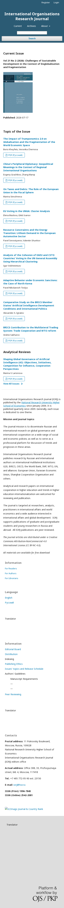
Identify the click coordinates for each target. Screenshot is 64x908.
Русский (9, 602)
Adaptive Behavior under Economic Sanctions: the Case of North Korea (30, 282)
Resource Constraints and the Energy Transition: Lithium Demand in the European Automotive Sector (29, 233)
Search (32, 38)
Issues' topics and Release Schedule (24, 668)
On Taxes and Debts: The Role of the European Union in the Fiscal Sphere (31, 191)
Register (46, 2)
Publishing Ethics (14, 663)
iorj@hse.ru (19, 784)
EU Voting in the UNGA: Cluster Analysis (26, 211)
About (44, 25)
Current (18, 25)
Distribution (11, 654)
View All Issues (11, 383)
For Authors (10, 573)
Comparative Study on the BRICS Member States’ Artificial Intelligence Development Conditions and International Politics (28, 305)
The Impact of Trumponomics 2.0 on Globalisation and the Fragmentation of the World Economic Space (29, 142)
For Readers (11, 568)
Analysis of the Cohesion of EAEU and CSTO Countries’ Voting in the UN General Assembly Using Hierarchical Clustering (30, 258)
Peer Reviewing (13, 694)
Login (56, 2)
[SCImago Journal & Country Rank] (24, 809)
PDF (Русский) (15, 155)
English (8, 597)
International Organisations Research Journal (32, 16)
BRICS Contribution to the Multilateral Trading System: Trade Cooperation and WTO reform (30, 329)
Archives (31, 25)
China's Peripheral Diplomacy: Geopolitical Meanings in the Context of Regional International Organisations (28, 167)
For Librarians (11, 578)
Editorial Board (13, 649)
